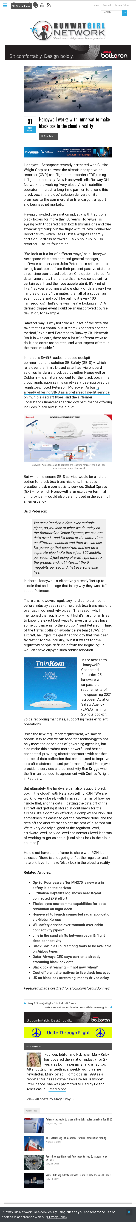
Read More (57, 1089)
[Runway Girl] (68, 39)
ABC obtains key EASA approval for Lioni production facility (76, 1138)
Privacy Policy (122, 5)
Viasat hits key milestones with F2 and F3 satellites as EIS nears (78, 1175)
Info (36, 5)
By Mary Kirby (48, 136)
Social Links (23, 6)
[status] (129, 1212)
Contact (107, 5)
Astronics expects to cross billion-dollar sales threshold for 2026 (79, 1119)
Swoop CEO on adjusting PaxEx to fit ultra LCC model (51, 1003)
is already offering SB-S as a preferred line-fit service (67, 389)
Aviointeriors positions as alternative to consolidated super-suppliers (76, 1007)
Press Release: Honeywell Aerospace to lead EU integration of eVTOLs (77, 1157)
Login (96, 5)
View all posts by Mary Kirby (51, 1099)
